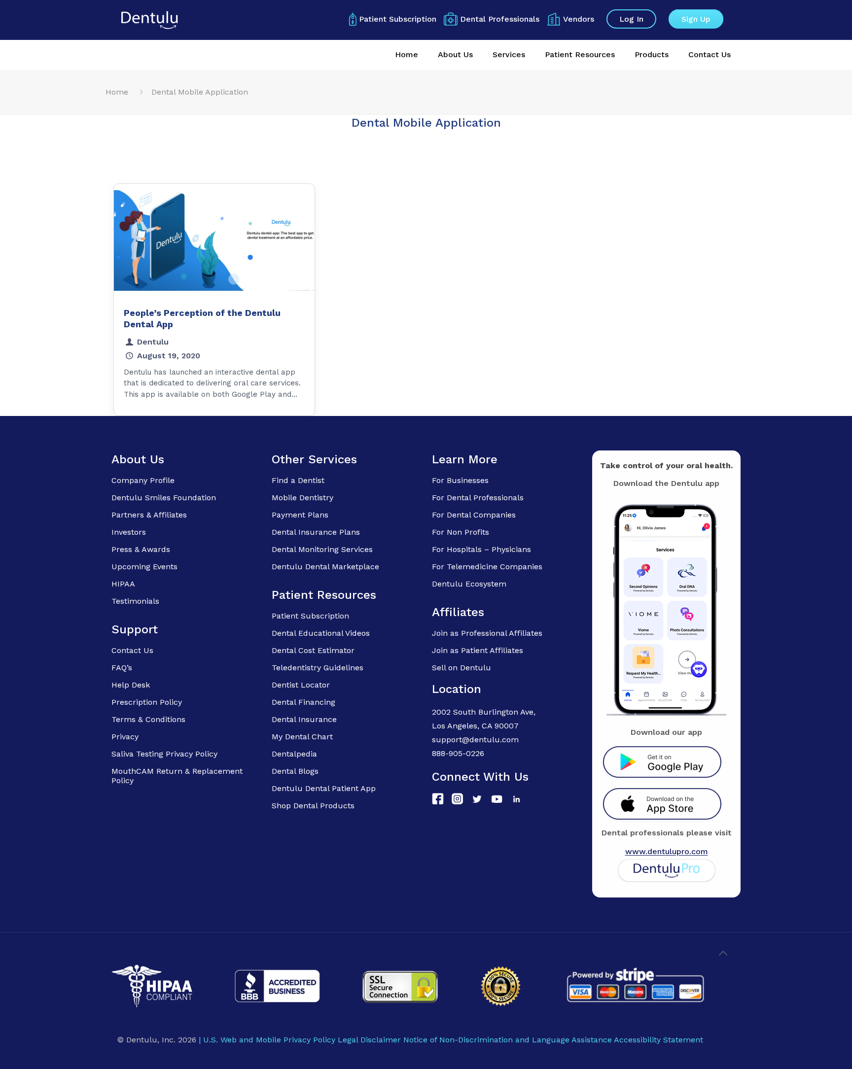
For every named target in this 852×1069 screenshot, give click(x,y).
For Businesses (460, 480)
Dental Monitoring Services (322, 549)
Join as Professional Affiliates (487, 633)
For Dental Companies (474, 514)
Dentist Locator (301, 685)
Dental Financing (303, 702)
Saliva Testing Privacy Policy (164, 754)
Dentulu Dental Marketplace (325, 566)
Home (117, 92)
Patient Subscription (397, 19)
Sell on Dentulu (461, 667)
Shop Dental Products (313, 805)
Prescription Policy (146, 702)
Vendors (578, 19)
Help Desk (130, 685)
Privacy (125, 736)
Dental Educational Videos (321, 633)
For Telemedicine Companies (487, 566)
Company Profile (143, 480)
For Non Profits (460, 532)
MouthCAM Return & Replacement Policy (177, 775)
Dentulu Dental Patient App (324, 788)
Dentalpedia (294, 754)
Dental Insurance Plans (316, 532)
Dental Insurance (304, 719)
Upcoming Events (144, 566)
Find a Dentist (298, 480)
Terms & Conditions (148, 719)
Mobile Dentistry (302, 497)
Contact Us (132, 650)
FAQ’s (121, 667)
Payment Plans (300, 514)
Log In (631, 19)
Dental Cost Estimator (313, 650)
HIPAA (123, 583)
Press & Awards (140, 549)
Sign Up (695, 19)
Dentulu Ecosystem (469, 583)
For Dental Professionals (478, 497)
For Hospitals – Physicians (481, 549)
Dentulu (153, 341)
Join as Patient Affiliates (477, 650)
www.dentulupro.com (666, 851)
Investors (128, 532)
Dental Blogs (295, 771)
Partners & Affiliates (149, 514)
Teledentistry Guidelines (317, 667)
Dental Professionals (499, 19)
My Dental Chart (302, 736)
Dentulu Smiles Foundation (163, 497)
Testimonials (135, 601)
